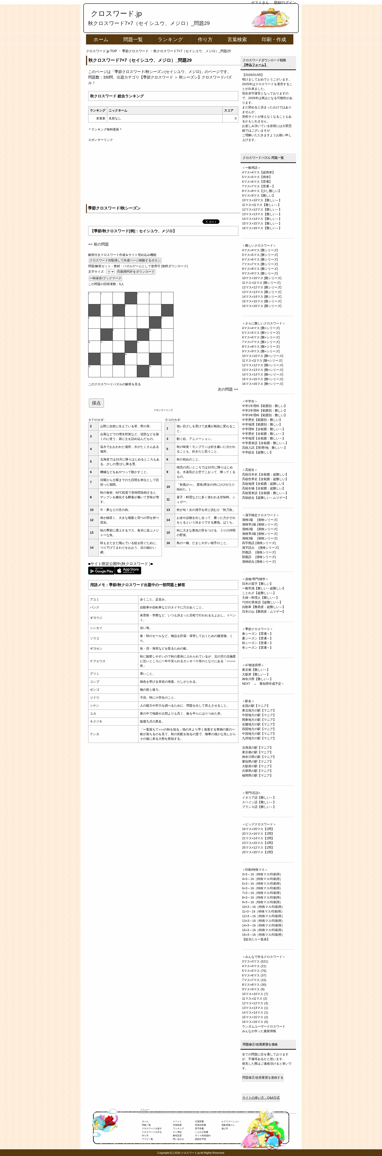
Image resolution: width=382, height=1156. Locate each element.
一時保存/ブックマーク (105, 278)
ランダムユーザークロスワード (263, 1026)
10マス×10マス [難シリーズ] (261, 278)
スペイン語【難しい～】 (259, 802)
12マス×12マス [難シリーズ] (261, 287)
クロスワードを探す (152, 1128)
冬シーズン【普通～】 (257, 647)
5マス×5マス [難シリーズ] (260, 255)
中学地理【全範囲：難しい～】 (263, 438)
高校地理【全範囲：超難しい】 (263, 483)
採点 (96, 403)
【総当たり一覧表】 (256, 939)
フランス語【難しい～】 (259, 807)
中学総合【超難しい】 (257, 452)
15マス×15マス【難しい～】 (262, 223)
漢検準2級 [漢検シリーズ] (259, 533)
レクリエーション (230, 1121)
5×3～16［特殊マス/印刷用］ (262, 883)
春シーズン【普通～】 (257, 633)
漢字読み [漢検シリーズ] (260, 547)
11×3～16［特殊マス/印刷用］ (263, 911)
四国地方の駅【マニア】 (259, 729)
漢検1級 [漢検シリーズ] (259, 519)
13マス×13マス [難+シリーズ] (262, 370)
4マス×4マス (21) (254, 966)
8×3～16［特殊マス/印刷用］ (262, 897)
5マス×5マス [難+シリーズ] (261, 332)
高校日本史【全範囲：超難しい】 (265, 474)
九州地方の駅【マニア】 (259, 738)
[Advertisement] (163, 173)
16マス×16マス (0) (255, 1022)
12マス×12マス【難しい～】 (262, 209)
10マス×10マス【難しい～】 (262, 200)
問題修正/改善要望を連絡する (262, 1077)
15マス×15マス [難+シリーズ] (262, 379)
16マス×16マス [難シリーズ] (261, 306)
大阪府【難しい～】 (256, 674)
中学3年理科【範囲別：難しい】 (264, 415)
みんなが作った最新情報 (259, 1031)
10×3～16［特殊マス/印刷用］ (263, 907)
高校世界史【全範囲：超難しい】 (265, 479)
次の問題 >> (228, 389)
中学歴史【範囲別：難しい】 (262, 420)
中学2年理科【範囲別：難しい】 (264, 410)
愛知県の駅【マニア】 (257, 761)
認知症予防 (200, 1139)
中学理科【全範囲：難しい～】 (263, 429)
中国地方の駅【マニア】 (259, 733)
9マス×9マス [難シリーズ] (260, 273)
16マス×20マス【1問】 (258, 829)
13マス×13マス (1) (255, 1008)
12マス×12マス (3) (255, 1003)
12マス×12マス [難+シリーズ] (262, 365)
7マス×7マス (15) (254, 980)
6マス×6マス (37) (254, 975)
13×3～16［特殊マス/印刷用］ (263, 920)
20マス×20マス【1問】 (258, 852)
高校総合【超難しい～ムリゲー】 (265, 497)
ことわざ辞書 (201, 1132)
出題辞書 (199, 1121)
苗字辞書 (199, 1128)
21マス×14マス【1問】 (258, 838)
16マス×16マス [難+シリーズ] (262, 383)
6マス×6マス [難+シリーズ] (261, 337)
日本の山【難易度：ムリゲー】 (263, 611)
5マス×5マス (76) (254, 970)
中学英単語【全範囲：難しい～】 (265, 443)
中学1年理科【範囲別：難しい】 (264, 406)
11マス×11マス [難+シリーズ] (262, 360)
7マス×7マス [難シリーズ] (260, 264)
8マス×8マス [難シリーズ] (260, 268)
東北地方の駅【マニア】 (259, 710)
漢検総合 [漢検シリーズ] (259, 561)
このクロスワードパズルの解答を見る (114, 384)
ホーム (101, 39)
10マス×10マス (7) (255, 994)
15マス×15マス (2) (255, 1017)
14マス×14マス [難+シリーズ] (262, 374)
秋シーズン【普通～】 (257, 643)
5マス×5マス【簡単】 (257, 177)
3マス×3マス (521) (255, 961)
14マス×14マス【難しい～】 (262, 218)
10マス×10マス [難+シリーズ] (262, 356)
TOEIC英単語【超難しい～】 (262, 602)
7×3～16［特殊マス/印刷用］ (262, 893)
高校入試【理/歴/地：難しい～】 (264, 447)
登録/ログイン (285, 2)
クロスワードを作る (152, 1132)
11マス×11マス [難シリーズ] (261, 282)
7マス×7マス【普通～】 (258, 186)
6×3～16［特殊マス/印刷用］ (262, 888)
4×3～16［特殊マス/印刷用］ (262, 879)
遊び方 (225, 1128)
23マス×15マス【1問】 (258, 843)
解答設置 (177, 1135)
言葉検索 (237, 39)
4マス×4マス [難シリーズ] (260, 250)
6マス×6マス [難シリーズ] (260, 259)
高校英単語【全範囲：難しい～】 (265, 493)
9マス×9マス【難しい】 (258, 195)
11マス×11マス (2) (254, 998)
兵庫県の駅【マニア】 (257, 771)
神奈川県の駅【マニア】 (259, 757)
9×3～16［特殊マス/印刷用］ (262, 902)
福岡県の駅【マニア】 (257, 775)
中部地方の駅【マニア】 (259, 715)
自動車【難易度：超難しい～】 (263, 607)
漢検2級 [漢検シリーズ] (259, 529)
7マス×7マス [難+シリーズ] (261, 342)
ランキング (170, 39)
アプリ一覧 (147, 1139)
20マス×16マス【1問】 (258, 833)
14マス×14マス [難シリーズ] (261, 296)
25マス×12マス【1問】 (258, 847)
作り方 (205, 39)
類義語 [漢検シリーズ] (259, 557)
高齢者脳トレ (228, 1125)
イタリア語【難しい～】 (259, 797)
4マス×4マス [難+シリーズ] (261, 328)
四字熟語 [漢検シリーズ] (259, 543)
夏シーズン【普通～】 (257, 638)
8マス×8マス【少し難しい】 (261, 191)
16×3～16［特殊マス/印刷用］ (263, 934)
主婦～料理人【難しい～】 (260, 597)
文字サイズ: (96, 271)
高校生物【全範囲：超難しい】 (263, 488)
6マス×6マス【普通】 (257, 181)
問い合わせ (178, 1139)
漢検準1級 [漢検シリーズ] (259, 524)
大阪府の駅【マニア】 (257, 766)
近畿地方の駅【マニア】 (259, 724)
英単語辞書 (200, 1125)
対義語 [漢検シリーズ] (259, 552)
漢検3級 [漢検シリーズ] (259, 538)
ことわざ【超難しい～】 (259, 593)
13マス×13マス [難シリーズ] (261, 292)
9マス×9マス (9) (253, 989)
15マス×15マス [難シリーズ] (261, 301)
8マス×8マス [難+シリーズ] (261, 346)
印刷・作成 (274, 39)
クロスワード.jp (116, 13)
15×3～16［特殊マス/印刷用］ (263, 930)
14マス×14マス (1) (255, 1012)
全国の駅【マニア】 (256, 705)
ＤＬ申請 (177, 1132)
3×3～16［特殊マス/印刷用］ (262, 874)
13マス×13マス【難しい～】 (262, 214)
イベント (177, 1121)
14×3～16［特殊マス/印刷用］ (263, 925)
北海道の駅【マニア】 (257, 747)
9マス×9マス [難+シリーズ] (261, 351)
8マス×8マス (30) (254, 984)
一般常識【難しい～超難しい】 (263, 588)
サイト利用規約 (202, 1135)
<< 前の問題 (98, 244)
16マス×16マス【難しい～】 (262, 228)
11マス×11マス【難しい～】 (261, 205)
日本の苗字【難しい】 (257, 583)
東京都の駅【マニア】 (257, 752)
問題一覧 (133, 39)
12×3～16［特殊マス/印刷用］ (263, 916)
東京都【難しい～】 (256, 669)
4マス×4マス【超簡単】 (258, 172)
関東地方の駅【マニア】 (259, 719)
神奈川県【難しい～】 (257, 679)
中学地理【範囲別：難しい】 (262, 424)
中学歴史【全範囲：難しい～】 (263, 433)
